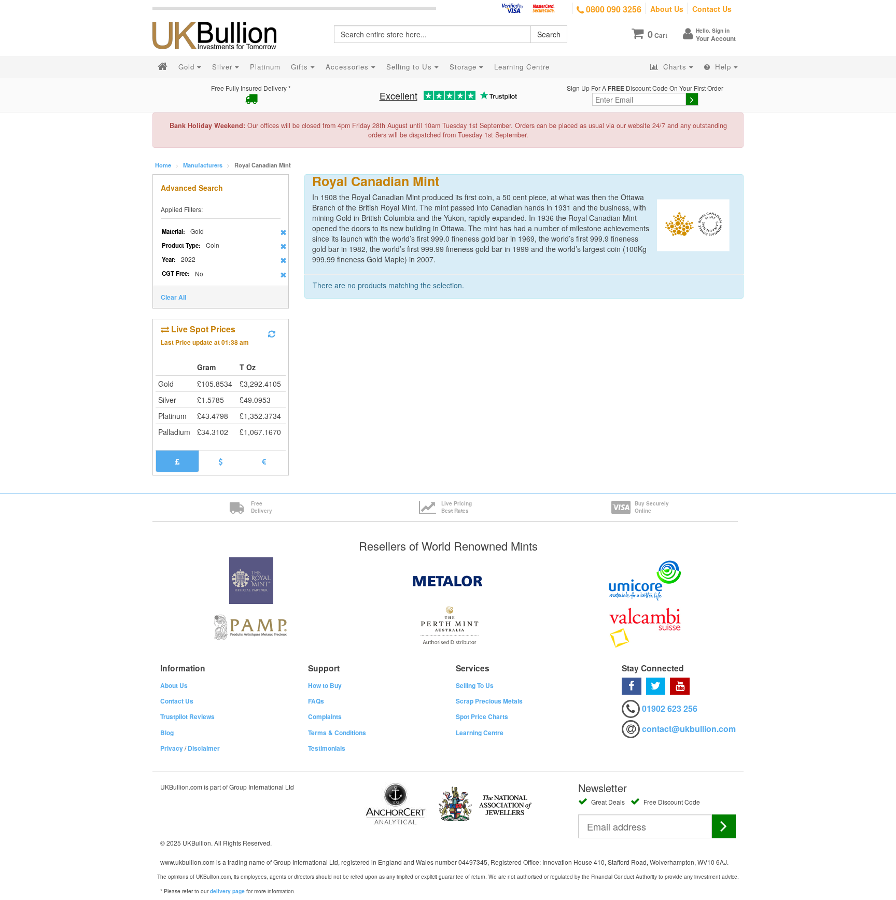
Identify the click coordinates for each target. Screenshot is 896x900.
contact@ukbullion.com (689, 729)
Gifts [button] (301, 67)
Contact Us (712, 9)
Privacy (171, 748)
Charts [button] (675, 67)
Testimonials (326, 748)
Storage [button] (464, 67)
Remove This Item (283, 232)
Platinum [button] (265, 67)
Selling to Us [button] (410, 67)
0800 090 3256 (612, 9)
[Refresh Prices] (272, 334)
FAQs (316, 701)
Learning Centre (479, 732)
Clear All (173, 297)
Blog (167, 732)
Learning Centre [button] (522, 67)
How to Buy (325, 685)
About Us (666, 9)
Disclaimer (204, 748)
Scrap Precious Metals (489, 701)
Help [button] (723, 67)
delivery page (227, 891)
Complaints (325, 716)
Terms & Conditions (337, 732)
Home (163, 165)
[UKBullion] (221, 18)
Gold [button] (187, 67)
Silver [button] (223, 67)
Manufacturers (202, 165)
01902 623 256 (669, 708)
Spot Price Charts (482, 716)
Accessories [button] (348, 67)
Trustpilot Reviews (187, 716)
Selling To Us (475, 685)
